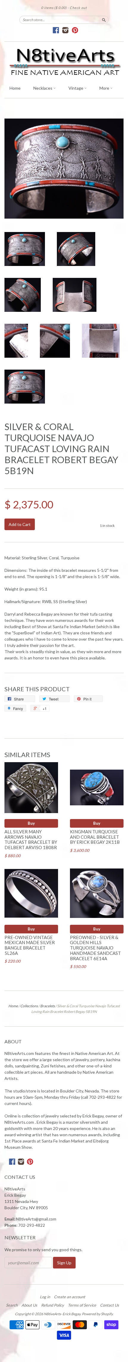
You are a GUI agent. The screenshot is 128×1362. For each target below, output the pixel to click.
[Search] (104, 19)
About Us (29, 1305)
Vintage (76, 88)
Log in (45, 1297)
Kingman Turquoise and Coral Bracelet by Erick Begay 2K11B (95, 837)
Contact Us (109, 1305)
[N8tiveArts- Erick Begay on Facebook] (56, 30)
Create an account (69, 1297)
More (104, 88)
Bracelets (47, 1006)
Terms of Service (82, 1305)
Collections (29, 1006)
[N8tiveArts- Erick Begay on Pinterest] (75, 30)
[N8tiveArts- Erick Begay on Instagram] (65, 30)
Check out (78, 8)
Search (12, 1305)
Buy (31, 823)
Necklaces (43, 88)
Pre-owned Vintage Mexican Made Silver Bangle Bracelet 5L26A (29, 945)
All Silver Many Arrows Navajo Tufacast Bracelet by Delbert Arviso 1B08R (30, 839)
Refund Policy (52, 1305)
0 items (54, 8)
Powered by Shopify (97, 1314)
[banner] (64, 62)
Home (15, 88)
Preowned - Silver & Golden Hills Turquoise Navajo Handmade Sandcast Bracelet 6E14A (95, 948)
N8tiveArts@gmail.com (36, 1219)
